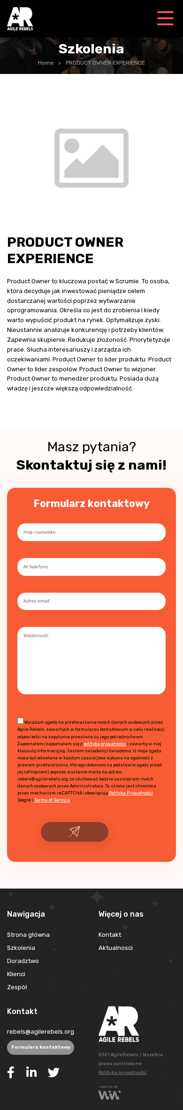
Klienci (16, 974)
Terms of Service (52, 799)
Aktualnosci (116, 947)
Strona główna (28, 934)
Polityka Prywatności (131, 792)
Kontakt (110, 934)
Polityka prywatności (122, 1072)
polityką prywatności (105, 743)
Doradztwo (23, 960)
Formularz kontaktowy (40, 1047)
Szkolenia (21, 947)
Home (45, 62)
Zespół (17, 987)
